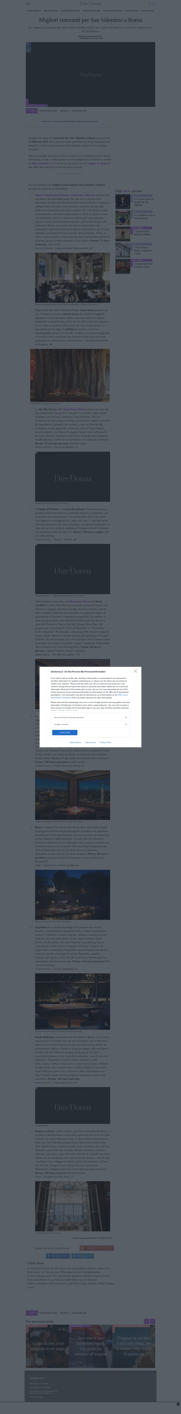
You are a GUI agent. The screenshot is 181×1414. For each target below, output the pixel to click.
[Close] (136, 671)
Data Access (90, 742)
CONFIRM (64, 732)
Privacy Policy (105, 742)
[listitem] (90, 717)
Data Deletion (75, 742)
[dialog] (90, 707)
